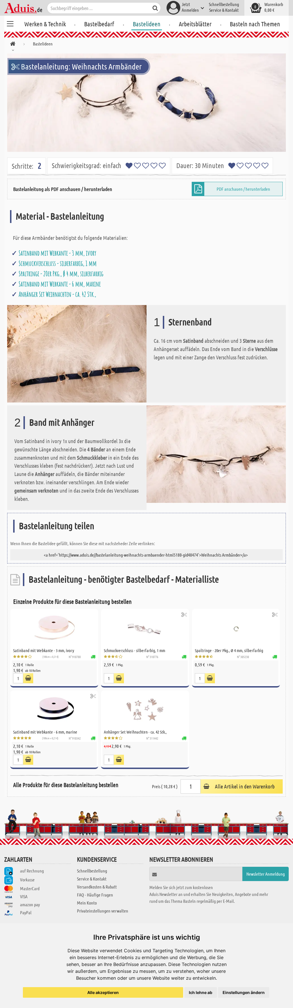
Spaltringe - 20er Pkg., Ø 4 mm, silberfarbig (61, 273)
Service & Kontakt (224, 10)
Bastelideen (147, 23)
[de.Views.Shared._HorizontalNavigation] (12, 44)
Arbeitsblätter (195, 23)
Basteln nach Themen (255, 23)
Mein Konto (87, 902)
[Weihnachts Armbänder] (146, 102)
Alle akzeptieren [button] (103, 992)
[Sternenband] (76, 353)
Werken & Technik (45, 23)
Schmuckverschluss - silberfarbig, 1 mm (58, 263)
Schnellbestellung (224, 4)
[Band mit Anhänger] (216, 453)
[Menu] (10, 23)
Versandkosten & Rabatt (97, 886)
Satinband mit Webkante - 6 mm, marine (60, 284)
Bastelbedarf (99, 23)
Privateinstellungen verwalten (102, 910)
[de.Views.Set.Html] (28, 678)
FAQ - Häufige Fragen (95, 894)
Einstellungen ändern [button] (244, 992)
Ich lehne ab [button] (200, 992)
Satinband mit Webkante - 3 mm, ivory (57, 253)
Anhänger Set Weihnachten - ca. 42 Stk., (57, 294)
